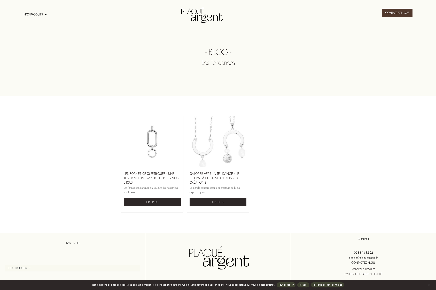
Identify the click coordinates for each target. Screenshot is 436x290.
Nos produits (33, 14)
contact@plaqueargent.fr (363, 257)
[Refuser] (429, 285)
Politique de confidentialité (363, 274)
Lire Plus (152, 202)
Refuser (303, 284)
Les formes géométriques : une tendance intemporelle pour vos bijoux (151, 178)
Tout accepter (286, 284)
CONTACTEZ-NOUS (363, 262)
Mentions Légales (363, 269)
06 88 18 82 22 (363, 252)
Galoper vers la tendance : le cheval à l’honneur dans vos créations (214, 178)
